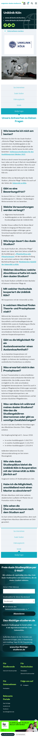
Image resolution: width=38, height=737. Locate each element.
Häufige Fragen (19, 111)
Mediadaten (24, 670)
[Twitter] (9, 25)
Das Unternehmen (19, 87)
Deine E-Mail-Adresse (11, 587)
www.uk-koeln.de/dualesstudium (17, 20)
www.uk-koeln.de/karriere (15, 18)
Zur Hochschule (20, 734)
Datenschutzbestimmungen (15, 609)
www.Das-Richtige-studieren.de (19, 648)
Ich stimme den (17, 608)
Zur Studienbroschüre (8, 734)
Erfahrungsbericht (19, 99)
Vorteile (19, 105)
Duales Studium (19, 93)
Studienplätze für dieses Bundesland (16, 597)
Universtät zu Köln (19, 183)
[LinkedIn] (5, 25)
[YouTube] (13, 25)
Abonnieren (19, 613)
